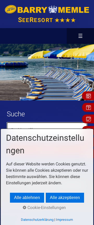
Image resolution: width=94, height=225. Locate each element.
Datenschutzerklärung (37, 220)
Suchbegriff (19, 126)
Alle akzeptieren (65, 197)
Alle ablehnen (27, 197)
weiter (83, 72)
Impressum (64, 220)
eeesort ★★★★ (47, 20)
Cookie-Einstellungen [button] (46, 207)
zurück (5, 72)
